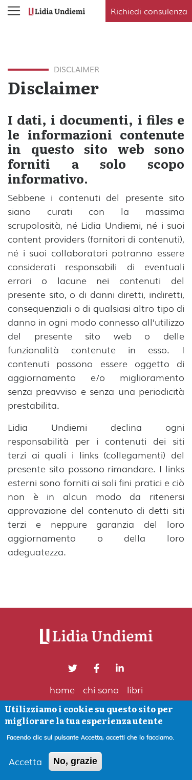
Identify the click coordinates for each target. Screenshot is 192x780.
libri (135, 689)
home (62, 689)
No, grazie (75, 761)
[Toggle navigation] (14, 10)
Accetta (25, 761)
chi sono (101, 689)
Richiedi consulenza (149, 11)
